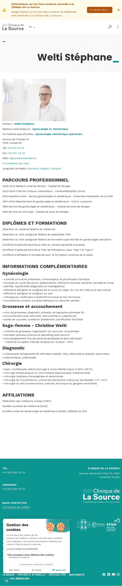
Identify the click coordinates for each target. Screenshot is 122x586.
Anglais (44, 168)
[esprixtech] (98, 525)
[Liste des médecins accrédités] (4, 42)
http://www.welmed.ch (22, 158)
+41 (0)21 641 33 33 (13, 472)
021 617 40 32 (15, 147)
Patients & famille (31, 574)
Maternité (77, 574)
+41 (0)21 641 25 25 (13, 488)
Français (55, 168)
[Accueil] (13, 29)
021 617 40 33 (16, 153)
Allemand (33, 168)
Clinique (8, 574)
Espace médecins (17, 578)
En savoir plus (99, 9)
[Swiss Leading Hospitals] (83, 524)
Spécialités (57, 574)
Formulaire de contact (16, 506)
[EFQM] (113, 524)
